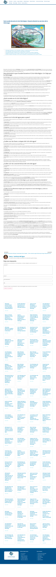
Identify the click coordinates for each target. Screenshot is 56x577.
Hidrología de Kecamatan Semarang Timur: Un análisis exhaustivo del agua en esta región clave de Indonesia (9, 477)
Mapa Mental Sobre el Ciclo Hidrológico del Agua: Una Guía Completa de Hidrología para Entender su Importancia (9, 379)
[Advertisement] (28, 11)
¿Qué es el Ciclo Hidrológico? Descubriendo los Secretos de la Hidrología (33, 306)
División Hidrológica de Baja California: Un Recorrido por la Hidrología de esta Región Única (47, 404)
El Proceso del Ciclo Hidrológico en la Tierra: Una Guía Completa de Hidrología (8, 464)
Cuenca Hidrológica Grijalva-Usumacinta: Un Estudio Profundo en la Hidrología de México (47, 378)
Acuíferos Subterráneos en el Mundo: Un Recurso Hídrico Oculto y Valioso (21, 453)
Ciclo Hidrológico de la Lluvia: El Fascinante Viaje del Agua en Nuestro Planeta (21, 417)
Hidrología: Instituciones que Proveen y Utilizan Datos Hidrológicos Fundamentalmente (9, 306)
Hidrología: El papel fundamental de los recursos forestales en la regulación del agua (46, 475)
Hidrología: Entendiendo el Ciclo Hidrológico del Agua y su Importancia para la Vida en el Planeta (22, 50)
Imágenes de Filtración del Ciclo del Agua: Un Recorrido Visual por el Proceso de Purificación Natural (22, 53)
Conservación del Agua (39, 1)
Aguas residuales (20, 1)
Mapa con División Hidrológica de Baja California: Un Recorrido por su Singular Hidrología (9, 317)
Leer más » (6, 310)
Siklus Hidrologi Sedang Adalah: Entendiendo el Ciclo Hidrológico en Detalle (21, 366)
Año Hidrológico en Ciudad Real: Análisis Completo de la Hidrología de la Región (21, 464)
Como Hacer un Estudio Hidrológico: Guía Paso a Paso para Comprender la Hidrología (47, 501)
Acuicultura (11, 1)
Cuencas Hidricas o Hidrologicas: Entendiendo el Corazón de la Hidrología (21, 429)
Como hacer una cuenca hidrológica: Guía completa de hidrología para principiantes (8, 453)
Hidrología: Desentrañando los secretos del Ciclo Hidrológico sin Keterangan (33, 404)
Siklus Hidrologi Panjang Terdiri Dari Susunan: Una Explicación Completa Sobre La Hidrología (34, 453)
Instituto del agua (11, 556)
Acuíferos (14, 1)
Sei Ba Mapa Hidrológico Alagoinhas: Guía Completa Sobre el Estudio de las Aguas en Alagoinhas (22, 52)
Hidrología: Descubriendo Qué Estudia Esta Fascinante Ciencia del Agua (33, 514)
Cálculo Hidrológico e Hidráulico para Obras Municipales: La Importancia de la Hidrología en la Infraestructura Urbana (21, 405)
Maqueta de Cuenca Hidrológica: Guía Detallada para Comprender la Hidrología (34, 391)
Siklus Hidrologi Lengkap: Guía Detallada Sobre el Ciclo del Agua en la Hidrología (34, 429)
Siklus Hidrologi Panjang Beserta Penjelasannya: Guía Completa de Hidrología (21, 354)
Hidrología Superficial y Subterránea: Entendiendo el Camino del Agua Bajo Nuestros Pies (21, 475)
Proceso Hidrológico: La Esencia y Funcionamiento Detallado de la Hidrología (47, 354)
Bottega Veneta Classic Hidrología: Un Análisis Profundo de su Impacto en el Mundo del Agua (47, 429)
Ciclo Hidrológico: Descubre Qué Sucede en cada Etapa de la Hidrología (18, 51)
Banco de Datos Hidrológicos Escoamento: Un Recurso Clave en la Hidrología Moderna (34, 526)
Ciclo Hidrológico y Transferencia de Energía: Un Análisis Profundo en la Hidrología (46, 306)
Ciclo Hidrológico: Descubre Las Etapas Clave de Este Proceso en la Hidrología (34, 537)
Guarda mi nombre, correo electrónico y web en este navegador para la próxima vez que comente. (20, 286)
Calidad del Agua (26, 1)
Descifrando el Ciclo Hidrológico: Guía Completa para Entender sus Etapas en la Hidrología (34, 329)
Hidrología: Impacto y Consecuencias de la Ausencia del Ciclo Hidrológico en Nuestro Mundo (47, 317)
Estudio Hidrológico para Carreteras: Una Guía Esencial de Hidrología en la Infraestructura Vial (47, 464)
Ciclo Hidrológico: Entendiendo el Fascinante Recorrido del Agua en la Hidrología (9, 526)
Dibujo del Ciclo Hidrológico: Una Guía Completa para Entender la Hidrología (9, 342)
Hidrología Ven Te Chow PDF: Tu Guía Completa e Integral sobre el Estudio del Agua (9, 429)
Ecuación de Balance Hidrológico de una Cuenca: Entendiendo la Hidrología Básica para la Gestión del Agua (24, 54)
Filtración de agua (47, 1)
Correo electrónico (7, 279)
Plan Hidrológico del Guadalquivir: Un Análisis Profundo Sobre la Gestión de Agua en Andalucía (9, 489)
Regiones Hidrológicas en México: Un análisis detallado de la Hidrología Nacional (9, 366)
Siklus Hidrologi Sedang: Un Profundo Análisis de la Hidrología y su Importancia (34, 354)
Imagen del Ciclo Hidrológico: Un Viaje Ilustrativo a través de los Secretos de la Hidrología (34, 501)
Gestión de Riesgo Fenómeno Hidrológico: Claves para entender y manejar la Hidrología (9, 404)
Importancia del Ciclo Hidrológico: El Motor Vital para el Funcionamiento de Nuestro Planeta (9, 441)
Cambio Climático (32, 1)
